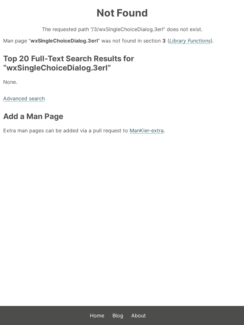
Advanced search (24, 98)
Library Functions (190, 40)
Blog (117, 315)
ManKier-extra (147, 130)
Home (97, 315)
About (138, 315)
